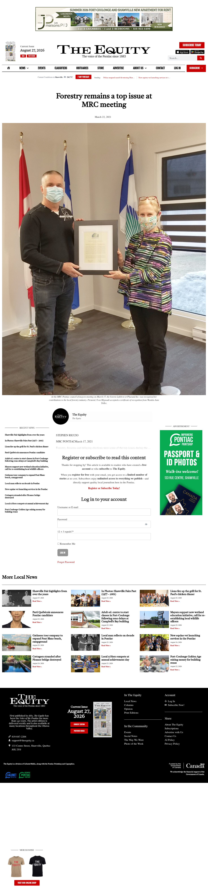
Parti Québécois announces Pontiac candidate (25, 453)
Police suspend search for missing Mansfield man (119, 77)
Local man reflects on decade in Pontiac (22, 484)
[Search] (200, 58)
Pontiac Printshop (55, 764)
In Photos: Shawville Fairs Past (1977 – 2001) (24, 441)
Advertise (118, 68)
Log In (177, 68)
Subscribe (194, 68)
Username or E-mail (67, 507)
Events (41, 68)
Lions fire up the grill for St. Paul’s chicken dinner (27, 447)
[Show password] (146, 524)
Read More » (37, 601)
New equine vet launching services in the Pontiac (154, 77)
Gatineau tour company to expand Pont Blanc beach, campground (48, 638)
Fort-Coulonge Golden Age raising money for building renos (185, 659)
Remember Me (67, 543)
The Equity (79, 414)
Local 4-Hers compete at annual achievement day (27, 504)
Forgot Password (66, 562)
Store (100, 68)
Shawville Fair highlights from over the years (24, 435)
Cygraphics (69, 764)
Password (62, 519)
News (22, 68)
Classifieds (61, 68)
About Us (138, 68)
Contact (160, 68)
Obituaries (82, 68)
